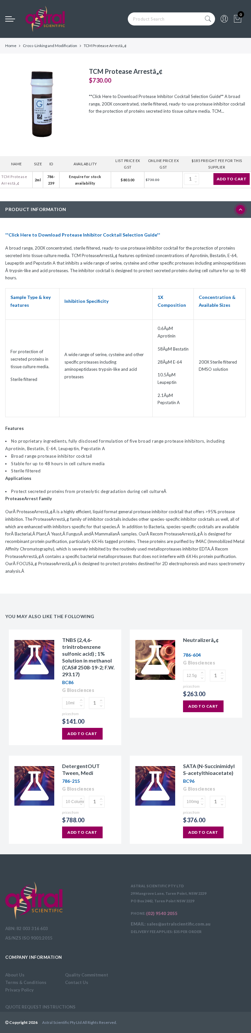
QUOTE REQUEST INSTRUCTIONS (40, 1006)
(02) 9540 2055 (161, 913)
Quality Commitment (86, 974)
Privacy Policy (19, 989)
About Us (15, 974)
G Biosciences (78, 690)
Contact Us (76, 982)
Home (10, 45)
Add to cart (232, 178)
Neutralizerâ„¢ (201, 640)
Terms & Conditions (25, 982)
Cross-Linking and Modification (50, 45)
